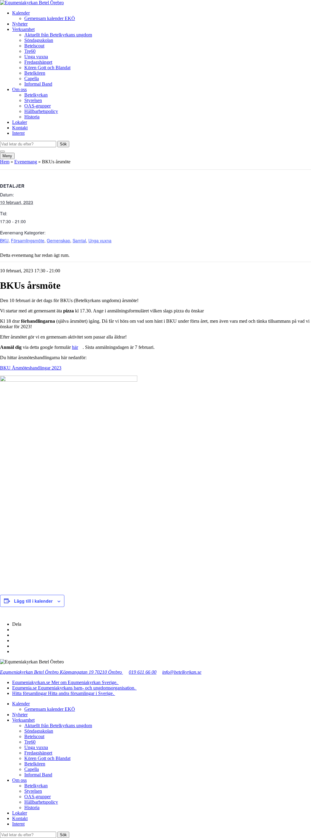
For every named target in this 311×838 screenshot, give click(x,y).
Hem (4, 161)
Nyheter (20, 23)
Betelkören (34, 73)
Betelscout (34, 45)
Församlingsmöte (27, 240)
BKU (4, 240)
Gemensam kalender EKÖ (49, 18)
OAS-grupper (37, 105)
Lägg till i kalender (33, 601)
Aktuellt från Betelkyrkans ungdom (58, 34)
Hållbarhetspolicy (41, 111)
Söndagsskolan (38, 40)
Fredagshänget (38, 62)
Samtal (79, 240)
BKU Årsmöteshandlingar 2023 (30, 367)
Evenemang (25, 161)
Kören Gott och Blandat (47, 67)
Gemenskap (58, 240)
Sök (63, 144)
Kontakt (20, 127)
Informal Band (38, 84)
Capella (31, 78)
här (75, 347)
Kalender (21, 12)
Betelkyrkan (36, 94)
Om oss (19, 89)
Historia (31, 116)
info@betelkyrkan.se (181, 672)
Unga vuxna (36, 56)
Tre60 (30, 51)
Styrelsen (33, 100)
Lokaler (19, 122)
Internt (18, 133)
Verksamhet (23, 29)
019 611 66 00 (142, 672)
